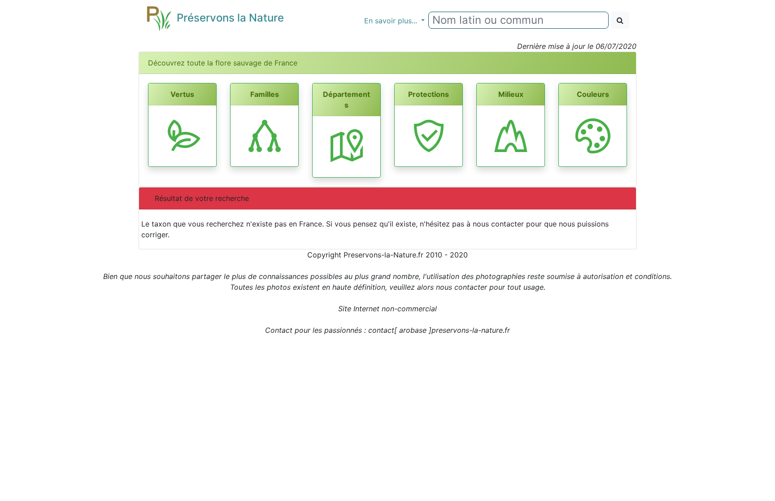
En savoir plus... (391, 20)
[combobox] (518, 20)
